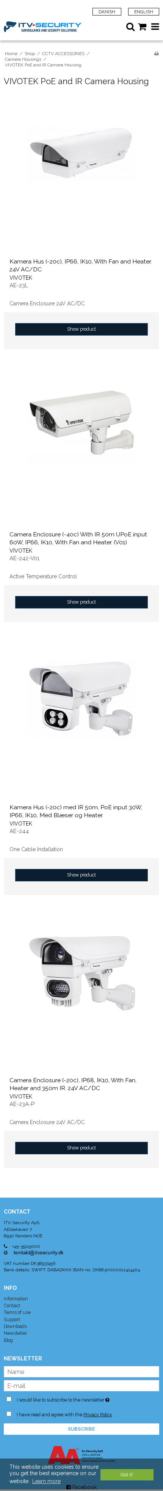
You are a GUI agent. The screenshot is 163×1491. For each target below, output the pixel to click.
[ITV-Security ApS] (43, 26)
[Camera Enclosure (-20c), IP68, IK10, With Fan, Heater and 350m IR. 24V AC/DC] (81, 994)
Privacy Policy (97, 1414)
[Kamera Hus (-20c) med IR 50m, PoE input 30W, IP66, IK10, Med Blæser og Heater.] (81, 721)
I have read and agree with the (64, 1414)
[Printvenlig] (156, 53)
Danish (107, 11)
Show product (81, 329)
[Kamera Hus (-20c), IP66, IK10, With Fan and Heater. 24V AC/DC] (81, 175)
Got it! (127, 1474)
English (143, 11)
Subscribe (81, 1429)
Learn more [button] (46, 1481)
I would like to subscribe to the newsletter (71, 1398)
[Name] (81, 1371)
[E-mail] (81, 1385)
